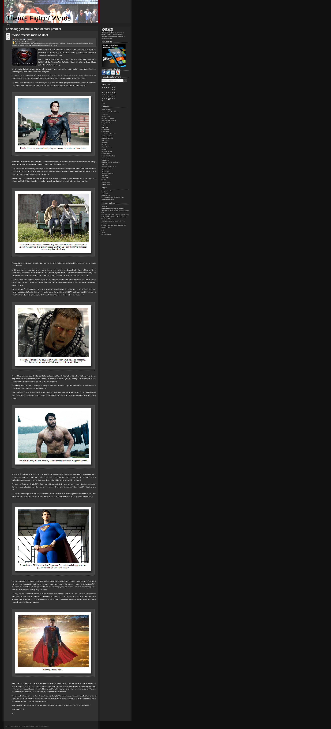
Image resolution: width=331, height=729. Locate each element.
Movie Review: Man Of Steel (30, 35)
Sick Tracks (104, 164)
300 (19, 43)
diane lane (52, 43)
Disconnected (105, 195)
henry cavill (65, 43)
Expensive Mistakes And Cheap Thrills (112, 197)
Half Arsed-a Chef (106, 136)
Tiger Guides (105, 177)
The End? (104, 206)
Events (103, 125)
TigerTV (103, 180)
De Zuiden (104, 193)
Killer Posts (104, 140)
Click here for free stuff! (108, 118)
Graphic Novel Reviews (108, 133)
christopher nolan (25, 43)
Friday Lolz (104, 127)
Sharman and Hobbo (107, 199)
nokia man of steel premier (28, 45)
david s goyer (44, 43)
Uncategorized (105, 182)
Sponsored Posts (37, 42)
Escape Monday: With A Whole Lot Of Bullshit (115, 214)
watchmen (47, 45)
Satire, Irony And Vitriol (108, 155)
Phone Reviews (106, 147)
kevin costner (73, 43)
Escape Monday (106, 123)
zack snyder (54, 45)
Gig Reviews (105, 129)
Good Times (105, 131)
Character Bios (105, 116)
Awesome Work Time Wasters (110, 112)
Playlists (103, 149)
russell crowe (40, 45)
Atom (103, 232)
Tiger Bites (104, 175)
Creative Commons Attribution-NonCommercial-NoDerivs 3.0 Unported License (113, 36)
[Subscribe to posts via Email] (113, 74)
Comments (106, 234)
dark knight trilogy (35, 43)
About (8, 25)
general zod (58, 43)
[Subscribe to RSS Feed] (118, 74)
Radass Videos (106, 153)
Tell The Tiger (105, 171)
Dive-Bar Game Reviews (108, 120)
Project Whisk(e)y (106, 151)
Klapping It (104, 142)
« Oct (103, 103)
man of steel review (82, 43)
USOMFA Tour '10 (106, 184)
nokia (19, 45)
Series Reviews (106, 158)
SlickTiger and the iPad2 (108, 166)
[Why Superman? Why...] (53, 676)
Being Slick (104, 114)
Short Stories (105, 160)
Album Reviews (106, 109)
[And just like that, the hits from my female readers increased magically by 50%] (53, 467)
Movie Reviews (26, 42)
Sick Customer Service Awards (110, 162)
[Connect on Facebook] (103, 74)
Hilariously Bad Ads (107, 138)
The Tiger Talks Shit (107, 173)
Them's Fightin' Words (38, 18)
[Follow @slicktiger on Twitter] (108, 74)
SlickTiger (19, 39)
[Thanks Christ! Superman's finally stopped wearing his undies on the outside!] (53, 155)
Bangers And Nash (107, 191)
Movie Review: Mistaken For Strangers (112, 208)
